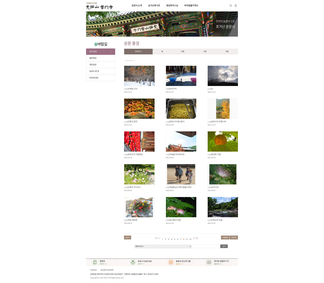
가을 (204, 51)
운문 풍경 (93, 51)
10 (190, 239)
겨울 (227, 51)
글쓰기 (127, 237)
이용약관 (93, 270)
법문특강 (92, 58)
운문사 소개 (137, 5)
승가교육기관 (154, 5)
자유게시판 (93, 78)
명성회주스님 (172, 5)
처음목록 (225, 237)
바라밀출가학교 (191, 5)
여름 (182, 51)
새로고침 (233, 237)
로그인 (235, 5)
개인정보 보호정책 (106, 270)
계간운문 (92, 65)
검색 (231, 5)
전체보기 (138, 51)
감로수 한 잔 (94, 71)
